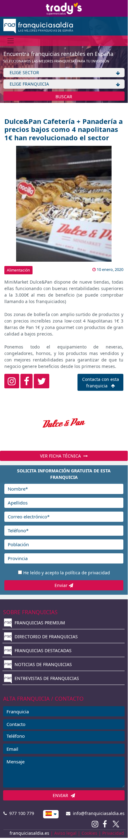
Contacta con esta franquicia (100, 382)
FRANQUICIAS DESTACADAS (42, 650)
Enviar (62, 585)
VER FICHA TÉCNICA (61, 456)
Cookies (89, 833)
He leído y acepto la (66, 573)
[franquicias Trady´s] (64, 8)
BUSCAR (63, 96)
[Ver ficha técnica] (64, 423)
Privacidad (113, 833)
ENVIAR (62, 795)
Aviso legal (65, 833)
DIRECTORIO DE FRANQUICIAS (45, 636)
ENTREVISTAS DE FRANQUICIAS (46, 678)
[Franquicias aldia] (38, 25)
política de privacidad (87, 573)
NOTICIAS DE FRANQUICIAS (42, 664)
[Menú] (10, 41)
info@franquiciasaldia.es (97, 813)
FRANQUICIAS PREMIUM (39, 623)
